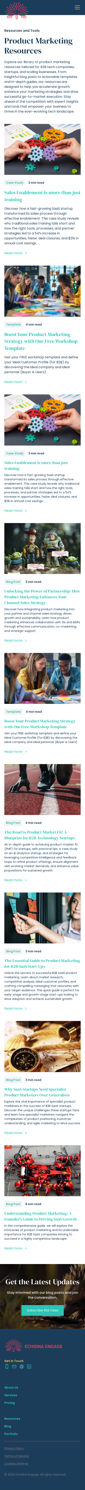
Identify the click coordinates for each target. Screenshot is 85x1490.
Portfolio (11, 1434)
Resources (12, 1419)
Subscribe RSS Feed (42, 1310)
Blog (7, 1426)
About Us (11, 1387)
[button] (76, 7)
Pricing (9, 1403)
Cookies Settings (16, 1464)
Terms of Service (16, 1456)
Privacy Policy (14, 1448)
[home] (16, 7)
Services (10, 1395)
